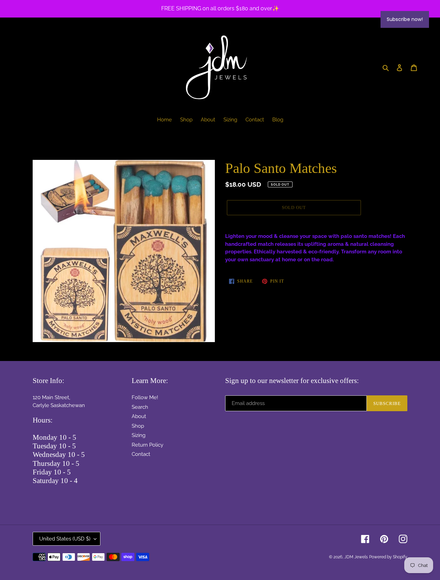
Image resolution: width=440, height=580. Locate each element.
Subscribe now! (405, 19)
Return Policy (147, 445)
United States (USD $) (64, 539)
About (139, 416)
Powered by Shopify (388, 557)
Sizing (138, 435)
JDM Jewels (356, 557)
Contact (141, 454)
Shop (138, 426)
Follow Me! (145, 397)
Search (140, 407)
